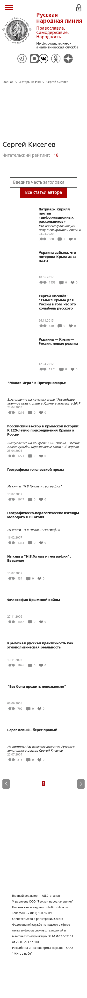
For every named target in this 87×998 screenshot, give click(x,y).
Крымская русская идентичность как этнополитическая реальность (40, 645)
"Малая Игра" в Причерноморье (36, 383)
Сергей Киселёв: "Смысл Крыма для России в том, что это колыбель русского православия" (57, 302)
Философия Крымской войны (33, 600)
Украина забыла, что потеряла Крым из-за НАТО (58, 257)
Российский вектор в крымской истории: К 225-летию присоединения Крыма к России (43, 430)
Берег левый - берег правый (32, 730)
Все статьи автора (43, 192)
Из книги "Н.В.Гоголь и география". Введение (39, 558)
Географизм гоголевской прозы (35, 470)
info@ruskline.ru (57, 907)
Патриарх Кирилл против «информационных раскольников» (56, 215)
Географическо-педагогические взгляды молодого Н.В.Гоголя (43, 515)
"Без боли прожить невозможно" (36, 686)
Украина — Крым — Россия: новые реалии (58, 341)
